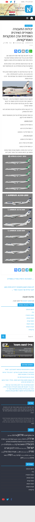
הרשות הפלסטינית (16, 441)
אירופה (14, 435)
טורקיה (17, 444)
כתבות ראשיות (30, 324)
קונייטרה (23, 455)
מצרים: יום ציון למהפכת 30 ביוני (25, 377)
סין (20, 452)
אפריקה (9, 435)
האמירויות (11, 439)
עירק (5, 451)
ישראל (30, 448)
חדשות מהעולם (30, 309)
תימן (22, 457)
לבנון (12, 447)
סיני (17, 452)
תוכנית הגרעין (27, 458)
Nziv (10, 43)
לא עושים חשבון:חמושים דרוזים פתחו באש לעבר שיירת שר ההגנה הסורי (19, 288)
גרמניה (19, 439)
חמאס (22, 444)
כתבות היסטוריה (30, 315)
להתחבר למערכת (27, 301)
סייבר (22, 452)
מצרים (7, 448)
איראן (4, 43)
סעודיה (13, 452)
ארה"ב (31, 45)
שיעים (32, 458)
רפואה (5, 455)
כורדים (25, 448)
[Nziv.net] (31, 18)
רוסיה (10, 454)
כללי (33, 312)
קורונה (18, 455)
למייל (32, 423)
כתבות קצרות (29, 26)
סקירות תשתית (30, 327)
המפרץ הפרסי (26, 442)
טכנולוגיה (7, 444)
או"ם (32, 435)
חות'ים (8, 441)
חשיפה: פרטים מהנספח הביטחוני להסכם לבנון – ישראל (19, 369)
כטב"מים (21, 448)
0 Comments (18, 43)
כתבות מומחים (30, 318)
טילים (12, 444)
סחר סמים (26, 452)
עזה (9, 451)
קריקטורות (31, 330)
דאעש (15, 439)
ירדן (2, 444)
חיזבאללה (29, 444)
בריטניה (24, 439)
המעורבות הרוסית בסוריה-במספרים (20, 279)
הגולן (7, 439)
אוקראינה (27, 435)
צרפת (26, 455)
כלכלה (17, 448)
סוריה (31, 451)
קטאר (14, 455)
